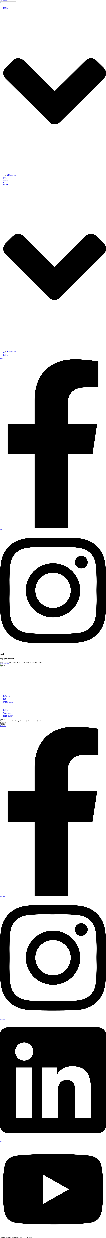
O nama (5, 178)
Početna (5, 7)
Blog (4, 177)
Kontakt (5, 180)
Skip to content (4, 0)
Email (1, 722)
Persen (8, 174)
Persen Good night (11, 175)
